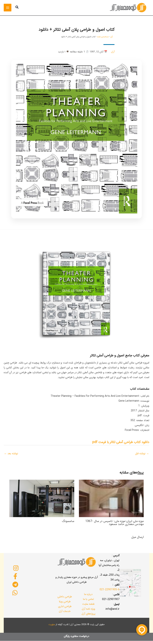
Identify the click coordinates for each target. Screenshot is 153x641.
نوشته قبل (142, 453)
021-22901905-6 (109, 589)
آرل (111, 36)
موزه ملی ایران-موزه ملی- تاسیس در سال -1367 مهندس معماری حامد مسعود (114, 522)
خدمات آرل (65, 611)
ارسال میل (137, 537)
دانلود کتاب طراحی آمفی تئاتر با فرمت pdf (120, 442)
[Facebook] (15, 576)
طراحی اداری (64, 606)
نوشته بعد (11, 453)
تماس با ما (88, 599)
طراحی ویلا (65, 601)
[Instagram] (15, 568)
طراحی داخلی (64, 597)
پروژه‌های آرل (88, 614)
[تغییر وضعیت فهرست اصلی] (7, 7)
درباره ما (88, 594)
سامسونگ (68, 521)
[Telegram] (15, 584)
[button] (16, 7)
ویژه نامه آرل (88, 609)
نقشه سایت (88, 604)
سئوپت (52, 624)
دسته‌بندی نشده (103, 36)
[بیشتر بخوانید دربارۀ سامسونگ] (41, 498)
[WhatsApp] (14, 593)
